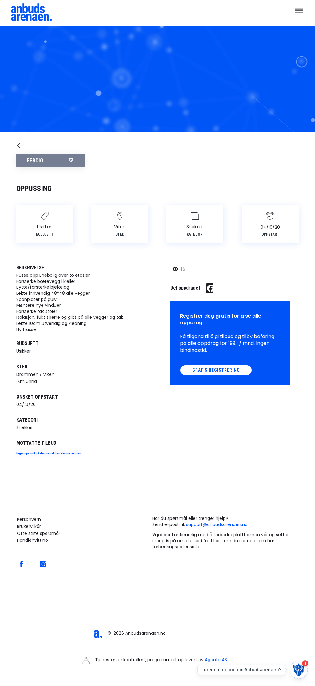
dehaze (299, 11)
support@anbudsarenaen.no (217, 524)
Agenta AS (216, 660)
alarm (71, 160)
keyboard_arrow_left (18, 145)
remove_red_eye (175, 269)
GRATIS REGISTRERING (216, 370)
